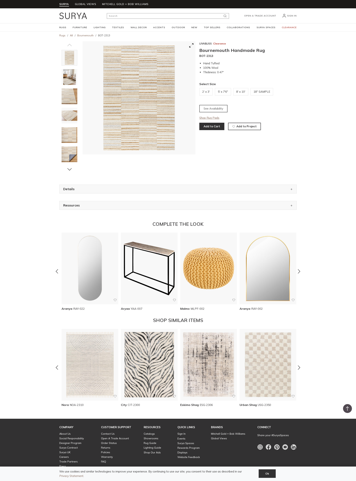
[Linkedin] (293, 447)
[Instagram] (260, 447)
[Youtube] (285, 447)
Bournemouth (85, 35)
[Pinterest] (277, 447)
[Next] (299, 271)
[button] (62, 27)
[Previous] (57, 271)
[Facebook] (268, 447)
